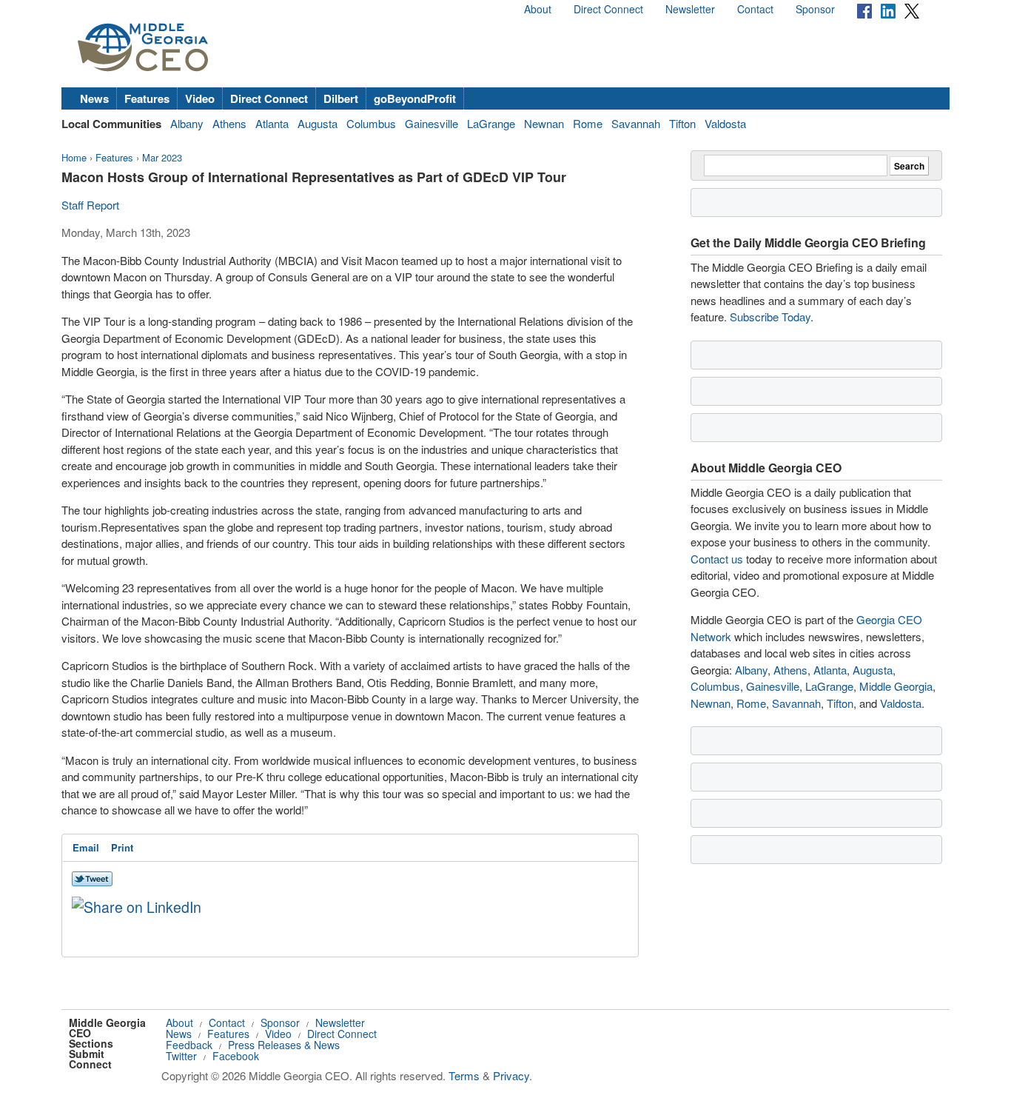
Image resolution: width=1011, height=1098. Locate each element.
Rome (587, 123)
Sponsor (815, 8)
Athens (229, 123)
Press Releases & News (284, 1044)
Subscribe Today (770, 316)
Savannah (635, 123)
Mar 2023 (162, 157)
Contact (755, 8)
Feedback (189, 1044)
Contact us (717, 558)
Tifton (682, 123)
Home (74, 157)
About (537, 8)
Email (86, 847)
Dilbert (340, 98)
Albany (187, 123)
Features (146, 98)
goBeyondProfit (415, 98)
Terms (464, 1075)
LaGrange (491, 123)
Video (200, 98)
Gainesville (431, 123)
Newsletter (690, 8)
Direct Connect (608, 8)
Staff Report (90, 204)
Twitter (181, 1055)
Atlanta (272, 123)
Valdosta (725, 123)
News (94, 98)
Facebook (235, 1055)
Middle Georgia (896, 686)
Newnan (544, 123)
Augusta (317, 123)
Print (122, 847)
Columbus (371, 123)
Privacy (511, 1075)
